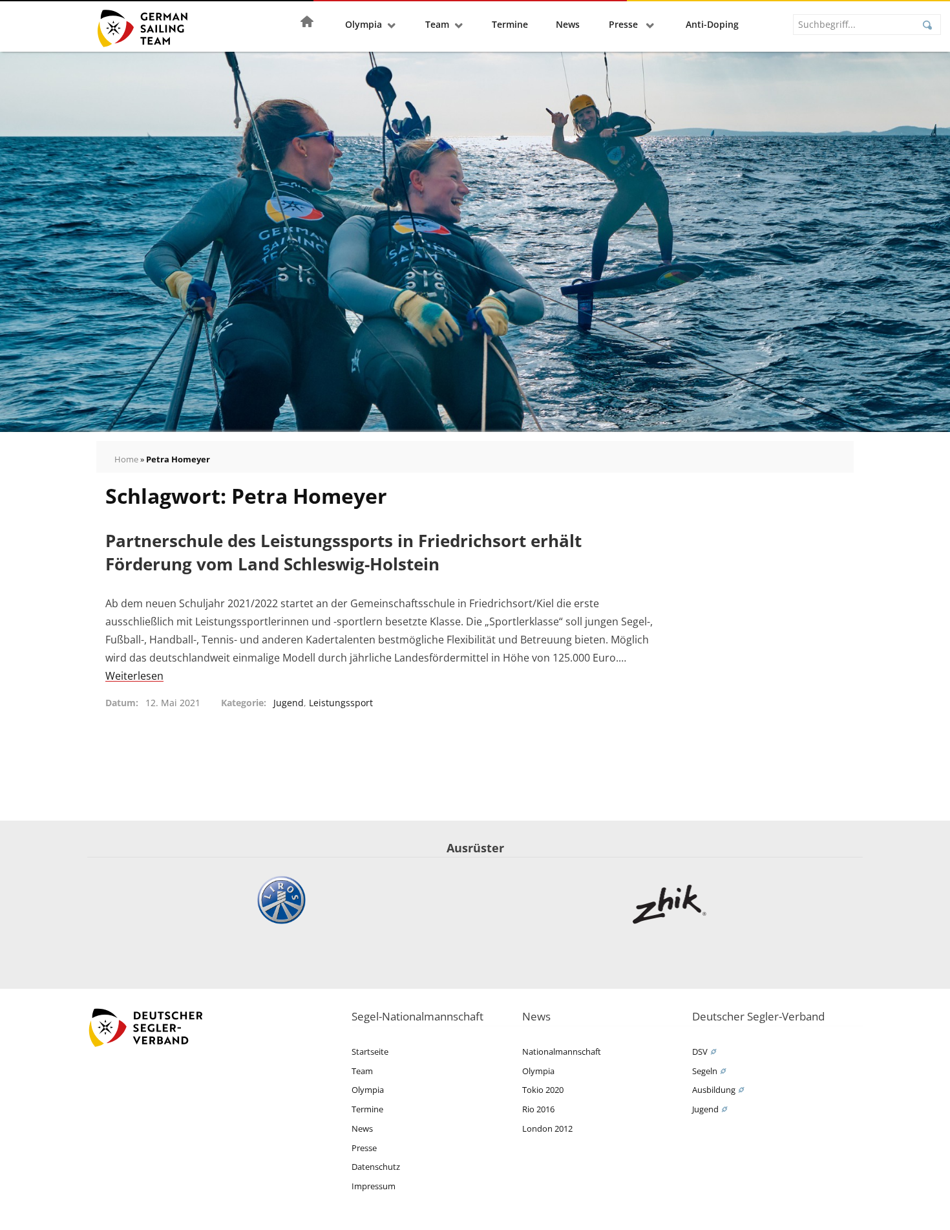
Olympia (363, 24)
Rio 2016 (538, 1109)
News (568, 24)
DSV (700, 1051)
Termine (510, 24)
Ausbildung (713, 1089)
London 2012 (547, 1128)
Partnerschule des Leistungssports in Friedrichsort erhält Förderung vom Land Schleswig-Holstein (343, 552)
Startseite (370, 1051)
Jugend (288, 702)
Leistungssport (341, 702)
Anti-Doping (712, 24)
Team (437, 24)
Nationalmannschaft (561, 1051)
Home (126, 459)
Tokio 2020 (543, 1089)
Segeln (704, 1071)
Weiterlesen (134, 676)
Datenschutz (376, 1166)
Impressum (374, 1186)
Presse (624, 24)
